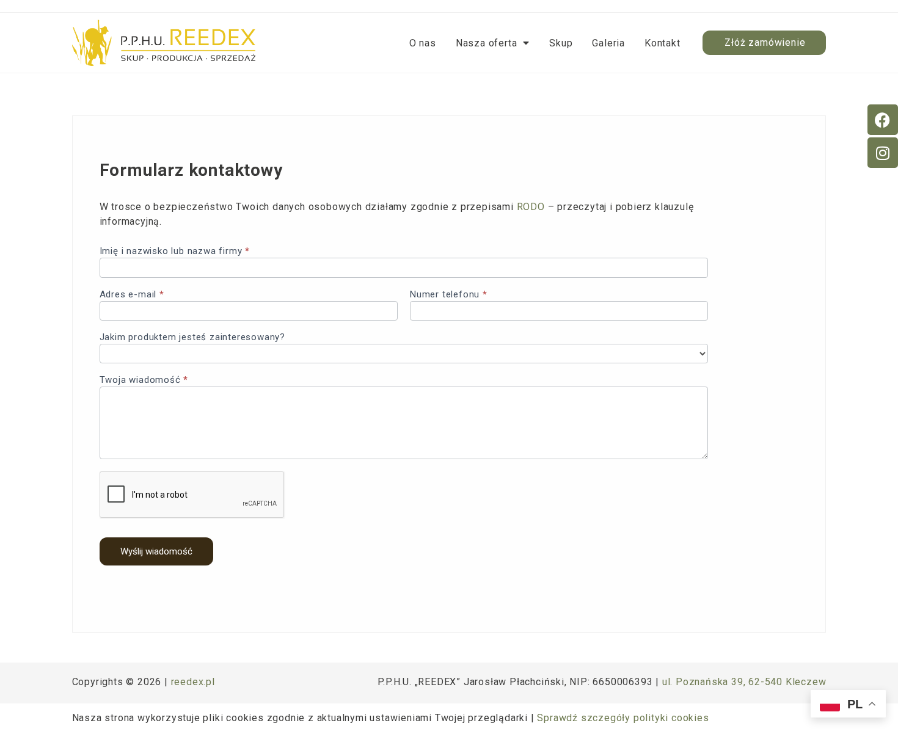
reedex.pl (193, 682)
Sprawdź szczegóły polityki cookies (623, 718)
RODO (531, 207)
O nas (422, 43)
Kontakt (662, 43)
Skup (560, 43)
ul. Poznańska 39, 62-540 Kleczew (744, 682)
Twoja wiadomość (144, 380)
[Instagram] (882, 152)
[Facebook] (882, 119)
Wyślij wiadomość (156, 551)
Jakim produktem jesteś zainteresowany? (192, 338)
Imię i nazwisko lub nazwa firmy (175, 251)
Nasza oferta (486, 43)
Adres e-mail (132, 295)
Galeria (608, 43)
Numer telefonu (448, 295)
